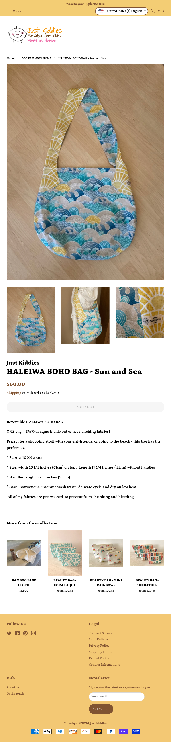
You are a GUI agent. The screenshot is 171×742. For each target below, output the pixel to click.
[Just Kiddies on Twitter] (9, 634)
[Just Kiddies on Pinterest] (25, 634)
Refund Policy (99, 658)
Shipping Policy (100, 652)
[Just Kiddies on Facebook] (17, 634)
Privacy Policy (99, 646)
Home (11, 58)
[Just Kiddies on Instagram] (33, 634)
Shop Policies (98, 639)
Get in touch (15, 693)
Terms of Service (100, 633)
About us (13, 687)
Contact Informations (104, 664)
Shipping (14, 393)
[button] (121, 11)
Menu (16, 11)
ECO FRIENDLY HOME (36, 58)
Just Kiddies (98, 723)
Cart (160, 11)
